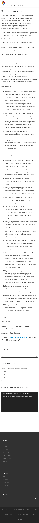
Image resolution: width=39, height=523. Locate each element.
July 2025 (5, 461)
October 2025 (7, 455)
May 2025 (5, 464)
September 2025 (7, 458)
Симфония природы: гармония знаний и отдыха (14, 380)
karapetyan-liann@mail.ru (18, 337)
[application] (19, 402)
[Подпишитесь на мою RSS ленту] (18, 519)
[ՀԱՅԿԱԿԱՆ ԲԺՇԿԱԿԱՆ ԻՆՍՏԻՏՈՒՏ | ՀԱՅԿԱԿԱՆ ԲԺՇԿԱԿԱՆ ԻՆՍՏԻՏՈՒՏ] (3, 3)
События (6, 482)
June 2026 (6, 444)
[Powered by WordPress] (12, 514)
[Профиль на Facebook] (21, 519)
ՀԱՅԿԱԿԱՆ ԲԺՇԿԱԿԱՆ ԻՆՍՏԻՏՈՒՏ (20, 510)
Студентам (7, 485)
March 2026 (6, 452)
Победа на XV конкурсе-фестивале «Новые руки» (14, 368)
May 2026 (5, 447)
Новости (6, 476)
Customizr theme (30, 514)
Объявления (7, 479)
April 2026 (6, 449)
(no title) (3, 371)
